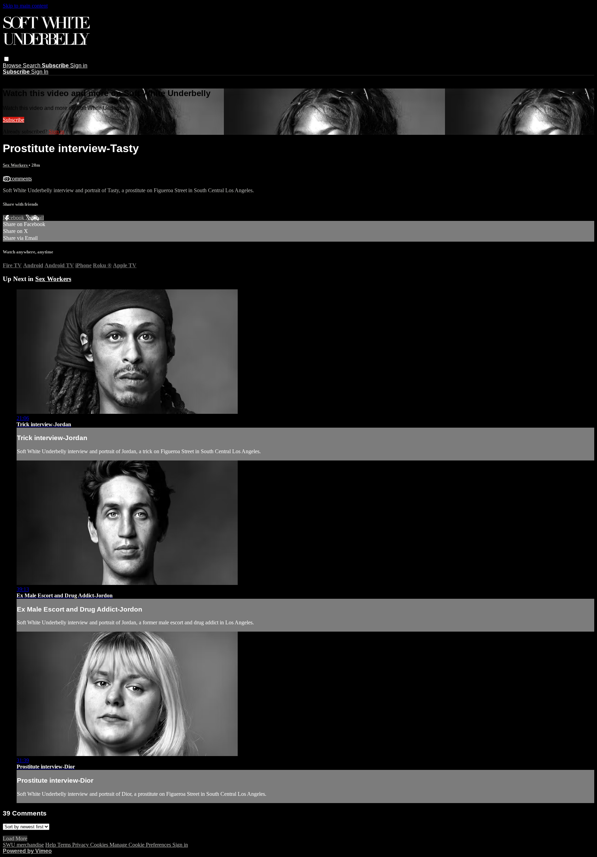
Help (51, 845)
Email (37, 218)
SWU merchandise (23, 845)
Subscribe (13, 120)
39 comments (17, 178)
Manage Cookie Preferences (141, 845)
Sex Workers (16, 165)
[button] (6, 59)
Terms (64, 845)
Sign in (78, 65)
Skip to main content (25, 6)
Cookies (100, 845)
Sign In (39, 72)
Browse (13, 65)
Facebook (14, 218)
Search (32, 65)
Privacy (81, 845)
